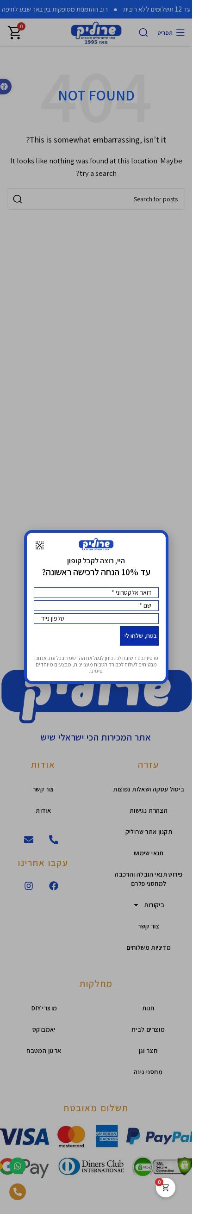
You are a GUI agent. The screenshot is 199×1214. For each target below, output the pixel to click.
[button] (39, 545)
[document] (96, 607)
